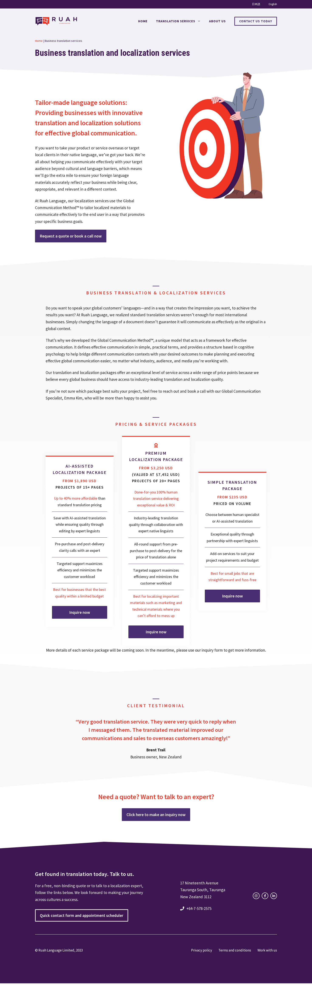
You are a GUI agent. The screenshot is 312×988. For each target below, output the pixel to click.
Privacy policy (201, 950)
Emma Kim (73, 398)
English (273, 4)
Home (143, 21)
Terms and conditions (234, 950)
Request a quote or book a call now (71, 236)
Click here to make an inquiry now (156, 814)
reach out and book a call (184, 391)
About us (217, 21)
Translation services (175, 21)
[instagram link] (256, 895)
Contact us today (255, 21)
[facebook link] (265, 895)
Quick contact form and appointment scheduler (81, 915)
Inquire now (79, 612)
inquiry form (212, 650)
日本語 (256, 4)
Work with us (267, 950)
